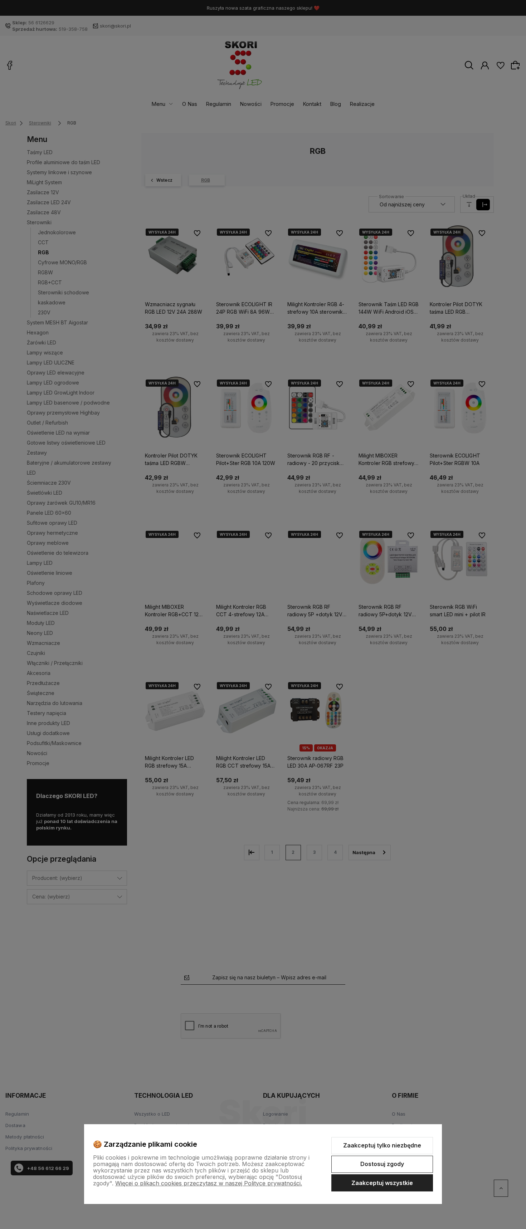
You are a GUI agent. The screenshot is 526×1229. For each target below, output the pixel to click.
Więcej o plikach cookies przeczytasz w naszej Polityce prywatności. (208, 1183)
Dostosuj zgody (382, 1163)
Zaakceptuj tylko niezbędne (382, 1145)
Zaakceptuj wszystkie (382, 1182)
